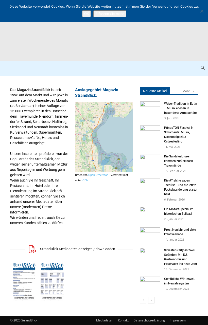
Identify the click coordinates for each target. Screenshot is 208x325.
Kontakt (123, 320)
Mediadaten (104, 320)
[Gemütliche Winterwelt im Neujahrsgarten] (150, 284)
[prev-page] (143, 300)
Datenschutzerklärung (149, 320)
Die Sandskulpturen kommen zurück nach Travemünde (178, 161)
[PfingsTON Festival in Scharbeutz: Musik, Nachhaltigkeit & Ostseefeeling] (150, 132)
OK (86, 14)
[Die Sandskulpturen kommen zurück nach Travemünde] (150, 161)
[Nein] (201, 11)
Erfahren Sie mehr (109, 14)
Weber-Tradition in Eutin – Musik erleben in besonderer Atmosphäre (180, 108)
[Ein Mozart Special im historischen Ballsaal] (150, 214)
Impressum (178, 320)
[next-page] (151, 300)
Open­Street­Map (98, 175)
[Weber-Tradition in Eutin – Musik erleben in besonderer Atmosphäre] (150, 108)
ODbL (85, 180)
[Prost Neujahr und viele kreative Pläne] (150, 234)
